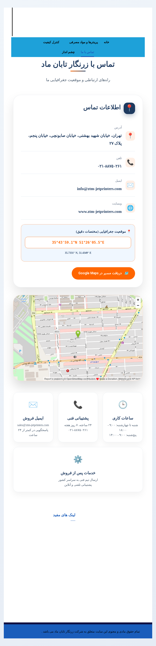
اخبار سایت (19, 529)
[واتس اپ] (126, 42)
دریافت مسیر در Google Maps (103, 273)
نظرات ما (65, 529)
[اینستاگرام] (133, 42)
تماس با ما (42, 535)
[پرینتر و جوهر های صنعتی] (133, 15)
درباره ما (43, 529)
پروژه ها (66, 535)
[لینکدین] (141, 42)
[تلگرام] (141, 50)
